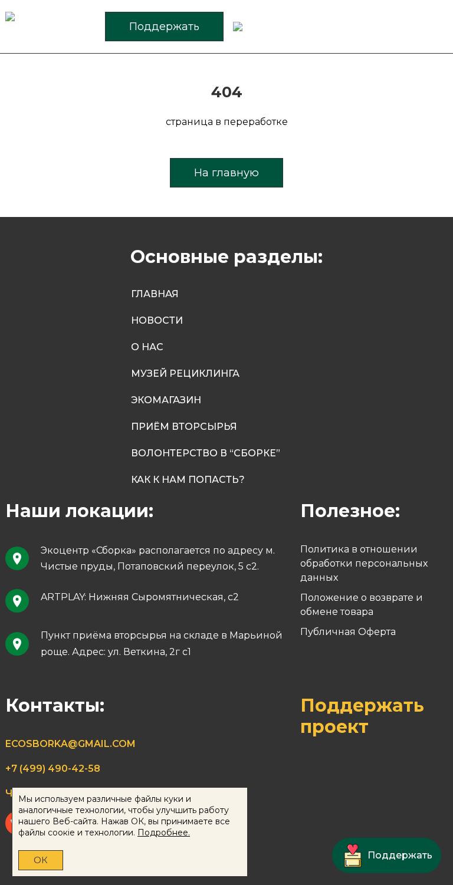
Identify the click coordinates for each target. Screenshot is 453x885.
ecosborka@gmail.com (70, 743)
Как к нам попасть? (188, 479)
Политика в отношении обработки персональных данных (364, 563)
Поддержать (164, 26)
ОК (41, 860)
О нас (147, 347)
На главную (226, 172)
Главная (155, 294)
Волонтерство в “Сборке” (205, 453)
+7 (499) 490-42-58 (52, 768)
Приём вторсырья (184, 426)
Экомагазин (166, 400)
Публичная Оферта (348, 631)
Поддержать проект (362, 716)
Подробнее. (163, 832)
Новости (157, 320)
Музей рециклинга (185, 373)
